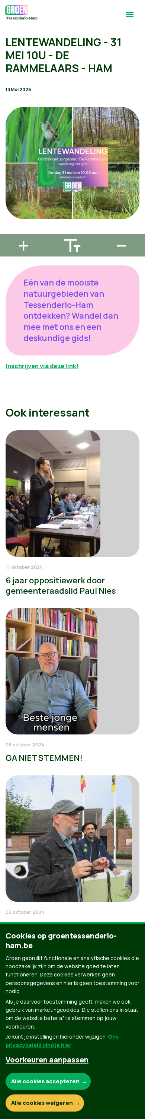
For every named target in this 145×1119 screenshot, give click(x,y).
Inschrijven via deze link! (42, 366)
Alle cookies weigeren (42, 1103)
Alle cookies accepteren (45, 1081)
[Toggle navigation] (129, 18)
